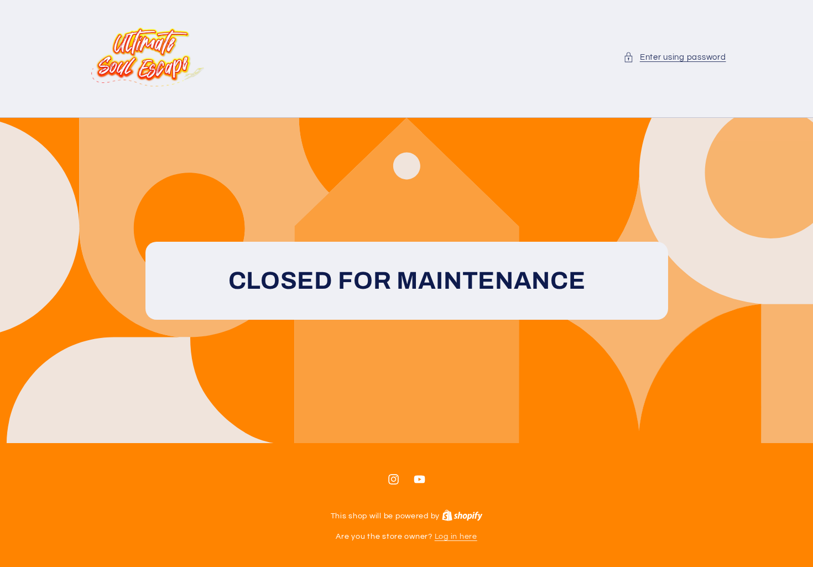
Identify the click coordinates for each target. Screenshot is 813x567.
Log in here (456, 536)
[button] (674, 57)
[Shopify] (462, 516)
